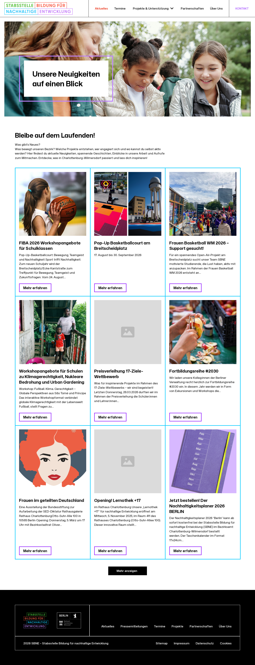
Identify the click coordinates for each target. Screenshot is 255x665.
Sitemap (162, 643)
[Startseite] (38, 8)
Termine (120, 8)
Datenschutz (205, 643)
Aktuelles (101, 8)
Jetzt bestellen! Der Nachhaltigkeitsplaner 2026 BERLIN (197, 505)
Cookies (226, 643)
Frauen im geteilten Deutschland (51, 500)
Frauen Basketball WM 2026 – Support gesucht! (199, 245)
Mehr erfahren (35, 287)
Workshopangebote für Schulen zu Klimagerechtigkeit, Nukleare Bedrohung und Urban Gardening (51, 376)
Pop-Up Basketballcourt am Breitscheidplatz (122, 245)
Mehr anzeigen (127, 571)
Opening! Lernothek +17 (117, 500)
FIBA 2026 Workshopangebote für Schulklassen (49, 245)
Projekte (177, 626)
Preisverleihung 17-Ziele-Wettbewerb (118, 373)
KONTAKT (242, 8)
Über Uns (216, 8)
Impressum (181, 643)
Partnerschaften (192, 8)
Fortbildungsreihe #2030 (193, 371)
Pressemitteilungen (134, 626)
